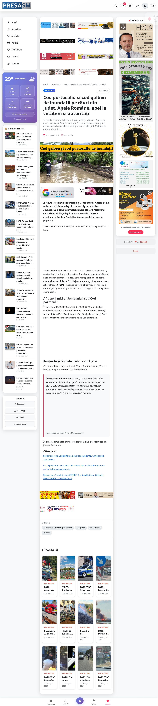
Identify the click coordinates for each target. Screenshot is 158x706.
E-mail (21, 417)
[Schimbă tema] (145, 6)
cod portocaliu (94, 528)
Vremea (15, 63)
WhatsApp (21, 411)
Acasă (14, 22)
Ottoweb (143, 242)
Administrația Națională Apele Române (58, 528)
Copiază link (21, 424)
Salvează (104, 90)
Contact (15, 56)
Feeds (135, 251)
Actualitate (16, 29)
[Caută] (115, 5)
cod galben (81, 528)
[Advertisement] (76, 251)
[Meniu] (153, 5)
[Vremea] (137, 5)
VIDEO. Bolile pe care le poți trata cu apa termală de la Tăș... (25, 154)
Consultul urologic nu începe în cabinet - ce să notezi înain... (25, 366)
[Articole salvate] (130, 5)
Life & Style (16, 49)
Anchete (15, 36)
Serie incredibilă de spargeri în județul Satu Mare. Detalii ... (24, 260)
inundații (47, 533)
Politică (14, 42)
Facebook (21, 404)
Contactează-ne (135, 232)
